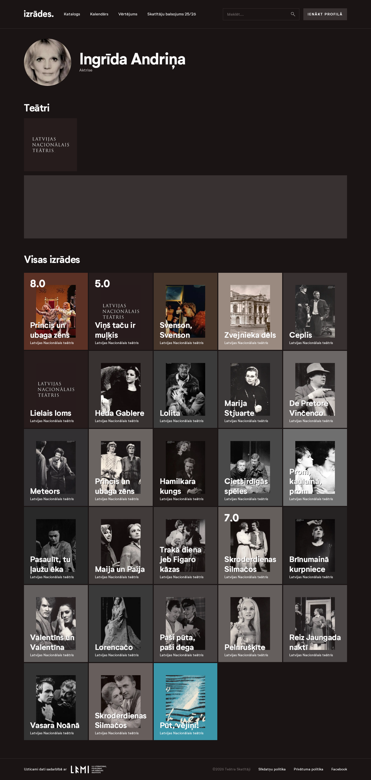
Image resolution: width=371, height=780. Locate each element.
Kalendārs (99, 14)
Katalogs (72, 14)
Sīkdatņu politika (272, 769)
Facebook (339, 769)
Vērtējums (127, 14)
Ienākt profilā (325, 14)
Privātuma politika (308, 769)
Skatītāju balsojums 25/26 (171, 14)
